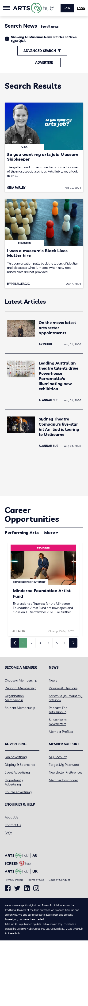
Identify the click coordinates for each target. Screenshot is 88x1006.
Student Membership (20, 708)
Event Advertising (17, 772)
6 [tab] (65, 643)
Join (67, 8)
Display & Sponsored (20, 765)
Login (81, 8)
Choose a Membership (21, 680)
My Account (58, 757)
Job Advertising (16, 757)
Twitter (17, 888)
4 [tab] (48, 643)
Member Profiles (61, 732)
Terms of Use (35, 879)
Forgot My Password (64, 765)
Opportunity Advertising (14, 782)
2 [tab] (31, 643)
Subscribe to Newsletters (58, 722)
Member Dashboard (63, 780)
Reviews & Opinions (63, 688)
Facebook (8, 888)
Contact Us (13, 825)
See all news (49, 26)
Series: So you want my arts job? (66, 698)
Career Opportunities (32, 514)
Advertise (44, 62)
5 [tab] (57, 643)
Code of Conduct (59, 879)
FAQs (8, 833)
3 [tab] (40, 643)
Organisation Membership (14, 698)
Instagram (36, 888)
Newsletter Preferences (65, 772)
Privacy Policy (14, 879)
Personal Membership (20, 688)
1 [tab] (23, 643)
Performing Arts (22, 532)
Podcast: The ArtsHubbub (58, 710)
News (53, 680)
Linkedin (27, 888)
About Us (11, 817)
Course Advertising (18, 792)
